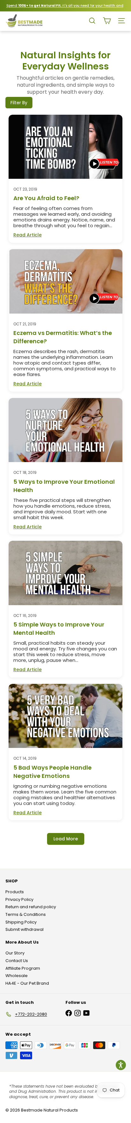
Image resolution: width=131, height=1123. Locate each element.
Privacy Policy (19, 899)
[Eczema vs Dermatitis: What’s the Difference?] (65, 281)
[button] (121, 1065)
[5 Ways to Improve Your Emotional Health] (65, 430)
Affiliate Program (22, 968)
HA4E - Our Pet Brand (27, 983)
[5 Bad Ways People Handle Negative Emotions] (65, 716)
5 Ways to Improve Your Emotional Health (64, 486)
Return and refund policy (30, 907)
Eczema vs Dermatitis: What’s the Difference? (62, 337)
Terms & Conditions (25, 914)
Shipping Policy (21, 922)
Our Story (14, 953)
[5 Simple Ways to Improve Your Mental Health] (65, 573)
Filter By (18, 102)
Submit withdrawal (24, 929)
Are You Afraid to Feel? (46, 198)
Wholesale (16, 976)
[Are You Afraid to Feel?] (65, 147)
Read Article (27, 235)
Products (14, 892)
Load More (65, 839)
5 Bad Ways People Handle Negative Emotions (52, 772)
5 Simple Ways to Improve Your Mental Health (58, 628)
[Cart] (107, 20)
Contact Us (16, 961)
